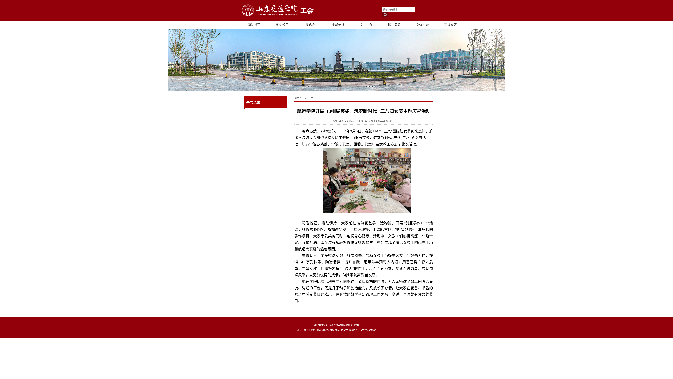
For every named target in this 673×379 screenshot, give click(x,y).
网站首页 (299, 98)
